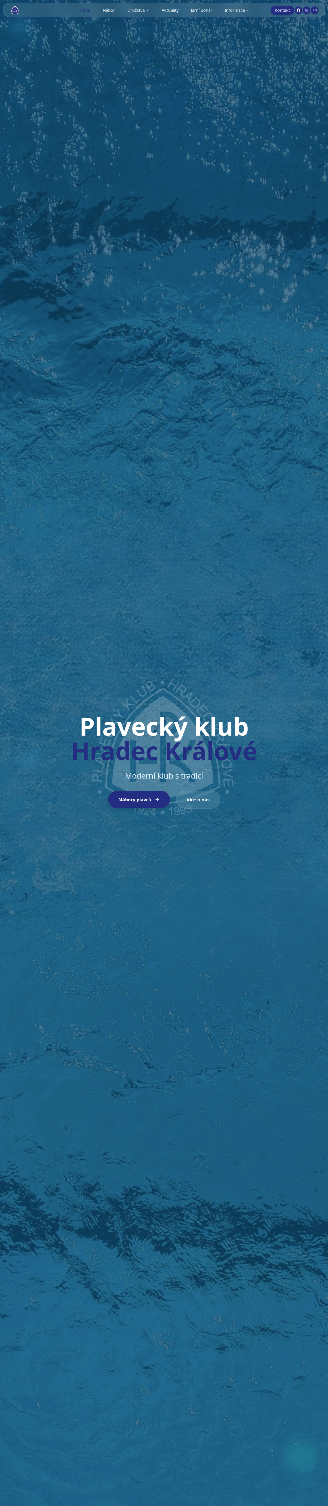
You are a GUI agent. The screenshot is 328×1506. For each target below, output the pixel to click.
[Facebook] (298, 10)
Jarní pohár (201, 10)
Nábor (109, 10)
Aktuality (170, 10)
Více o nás (198, 800)
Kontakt (282, 10)
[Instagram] (307, 10)
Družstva (136, 10)
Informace (235, 10)
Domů (84, 10)
